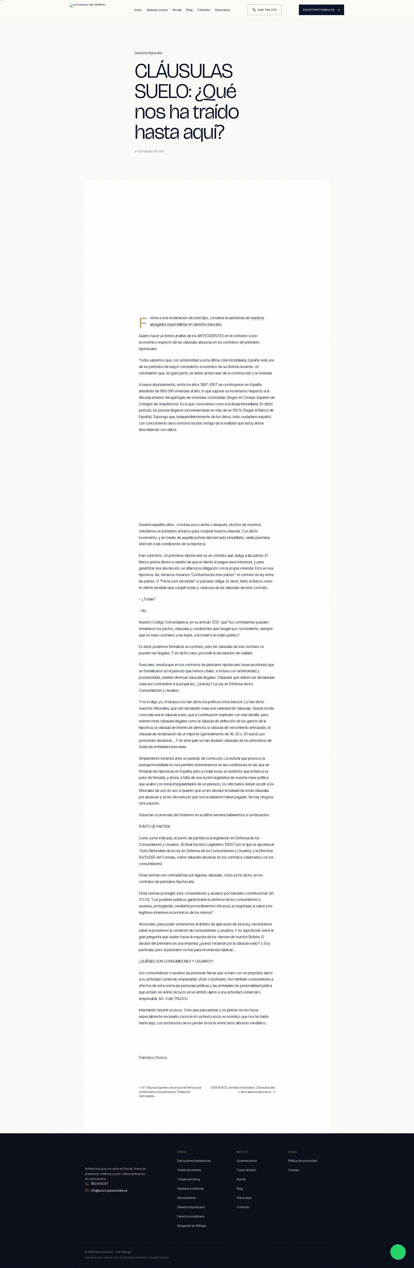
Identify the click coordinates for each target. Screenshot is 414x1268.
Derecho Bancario (148, 53)
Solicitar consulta (321, 10)
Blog (189, 10)
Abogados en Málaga (191, 1225)
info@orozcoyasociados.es (109, 1190)
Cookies (293, 1170)
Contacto (203, 10)
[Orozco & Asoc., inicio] (93, 10)
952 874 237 (99, 1183)
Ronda (177, 10)
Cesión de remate (189, 1170)
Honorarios (223, 10)
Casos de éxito (246, 1170)
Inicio (138, 10)
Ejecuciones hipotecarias (193, 1160)
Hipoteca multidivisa (190, 1188)
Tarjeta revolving (188, 1179)
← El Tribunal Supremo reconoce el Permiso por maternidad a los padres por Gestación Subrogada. (170, 1092)
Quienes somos (157, 10)
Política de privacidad (302, 1160)
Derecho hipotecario (190, 1207)
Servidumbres (186, 1198)
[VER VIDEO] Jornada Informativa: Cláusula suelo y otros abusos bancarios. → (243, 1090)
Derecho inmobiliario (190, 1216)
